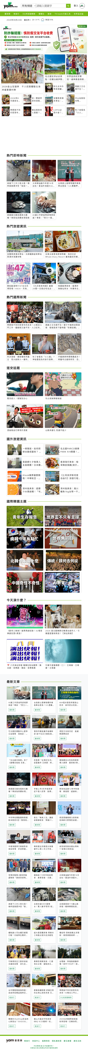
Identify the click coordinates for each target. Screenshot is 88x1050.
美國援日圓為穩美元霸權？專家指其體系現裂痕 (18, 791)
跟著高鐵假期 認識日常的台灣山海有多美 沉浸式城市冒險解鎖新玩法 (44, 993)
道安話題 (13, 368)
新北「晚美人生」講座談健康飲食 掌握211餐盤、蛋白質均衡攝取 (43, 820)
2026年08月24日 (14, 20)
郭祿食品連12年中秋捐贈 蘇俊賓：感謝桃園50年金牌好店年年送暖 (69, 791)
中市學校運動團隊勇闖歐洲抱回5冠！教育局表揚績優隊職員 (18, 820)
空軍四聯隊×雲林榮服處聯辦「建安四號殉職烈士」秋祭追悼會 (18, 877)
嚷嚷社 (41, 14)
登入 (76, 5)
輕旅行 (16, 14)
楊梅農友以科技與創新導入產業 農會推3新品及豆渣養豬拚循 (69, 762)
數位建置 (67, 1041)
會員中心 (36, 1041)
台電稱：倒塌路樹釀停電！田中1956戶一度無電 (69, 964)
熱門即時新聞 (17, 155)
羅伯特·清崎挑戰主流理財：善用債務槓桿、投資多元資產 (69, 935)
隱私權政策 (57, 1041)
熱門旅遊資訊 (17, 226)
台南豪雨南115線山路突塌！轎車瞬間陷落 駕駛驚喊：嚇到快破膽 (69, 906)
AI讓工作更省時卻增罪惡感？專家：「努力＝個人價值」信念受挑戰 (18, 705)
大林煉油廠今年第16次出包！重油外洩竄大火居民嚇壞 (69, 877)
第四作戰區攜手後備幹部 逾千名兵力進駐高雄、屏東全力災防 (43, 734)
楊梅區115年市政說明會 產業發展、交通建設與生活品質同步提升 (43, 877)
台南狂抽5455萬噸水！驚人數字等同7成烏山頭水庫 (43, 906)
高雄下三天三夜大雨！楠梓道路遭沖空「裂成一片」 (18, 906)
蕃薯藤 (10, 5)
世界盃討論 (78, 14)
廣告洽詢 (77, 1041)
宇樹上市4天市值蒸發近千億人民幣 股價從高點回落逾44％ (43, 791)
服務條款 (46, 1041)
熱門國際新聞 (17, 297)
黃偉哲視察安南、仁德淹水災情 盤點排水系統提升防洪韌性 (43, 964)
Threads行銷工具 (63, 14)
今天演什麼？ (17, 600)
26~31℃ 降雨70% (42, 20)
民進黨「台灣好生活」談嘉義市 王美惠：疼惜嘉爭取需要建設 (44, 762)
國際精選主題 (17, 501)
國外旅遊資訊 (17, 439)
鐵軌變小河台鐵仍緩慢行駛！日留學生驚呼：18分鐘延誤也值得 (18, 935)
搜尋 (50, 14)
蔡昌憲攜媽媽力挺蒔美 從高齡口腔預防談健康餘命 (70, 820)
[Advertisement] (44, 136)
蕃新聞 (7, 14)
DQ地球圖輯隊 (29, 14)
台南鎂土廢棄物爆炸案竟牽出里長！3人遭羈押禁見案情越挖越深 (43, 705)
